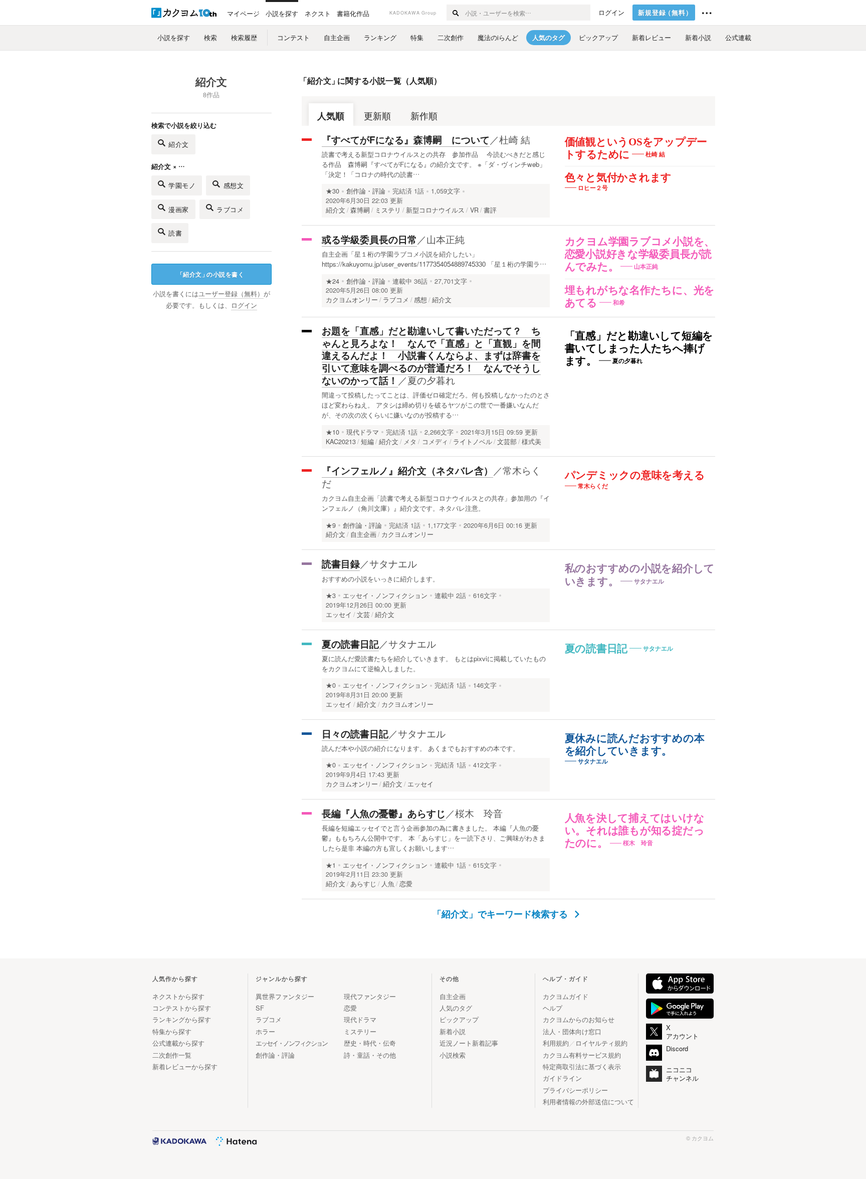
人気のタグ (456, 1008)
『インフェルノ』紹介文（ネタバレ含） (407, 470)
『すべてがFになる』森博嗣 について (406, 139)
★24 (332, 281)
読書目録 (341, 563)
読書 (175, 233)
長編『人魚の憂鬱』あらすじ (384, 813)
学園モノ (181, 185)
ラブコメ (230, 209)
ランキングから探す (181, 1019)
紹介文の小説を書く (211, 274)
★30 (332, 190)
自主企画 (453, 996)
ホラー (265, 1031)
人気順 (330, 115)
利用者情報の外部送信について (588, 1101)
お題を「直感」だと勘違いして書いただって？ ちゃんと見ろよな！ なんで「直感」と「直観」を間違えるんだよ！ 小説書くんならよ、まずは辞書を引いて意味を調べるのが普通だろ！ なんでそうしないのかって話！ (431, 355)
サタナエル (393, 563)
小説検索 (453, 1055)
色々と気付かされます (618, 177)
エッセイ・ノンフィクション (385, 595)
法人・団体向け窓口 (572, 1031)
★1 (331, 865)
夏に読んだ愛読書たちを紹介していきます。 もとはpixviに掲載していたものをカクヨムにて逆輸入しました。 (434, 663)
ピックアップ (459, 1019)
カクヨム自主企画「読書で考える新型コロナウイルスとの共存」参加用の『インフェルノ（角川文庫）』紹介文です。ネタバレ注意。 (436, 503)
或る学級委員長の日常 (369, 239)
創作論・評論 (365, 190)
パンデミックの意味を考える (635, 475)
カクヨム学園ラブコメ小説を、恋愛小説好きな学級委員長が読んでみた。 (640, 254)
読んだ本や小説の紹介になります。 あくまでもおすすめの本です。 (420, 748)
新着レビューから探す (185, 1066)
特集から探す (171, 1031)
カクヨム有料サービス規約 (582, 1055)
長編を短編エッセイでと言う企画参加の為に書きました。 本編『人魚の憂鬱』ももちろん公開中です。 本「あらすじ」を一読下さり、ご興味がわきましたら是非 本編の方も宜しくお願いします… (433, 838)
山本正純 (445, 239)
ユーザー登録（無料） (231, 293)
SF (260, 1008)
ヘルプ (552, 1008)
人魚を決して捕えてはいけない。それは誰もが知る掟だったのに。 (635, 830)
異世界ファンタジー (285, 996)
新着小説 (453, 1031)
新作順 (424, 115)
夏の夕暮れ (431, 379)
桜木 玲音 (479, 813)
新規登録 (665, 12)
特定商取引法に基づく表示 (582, 1066)
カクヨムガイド (565, 996)
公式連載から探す (178, 1043)
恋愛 (350, 1008)
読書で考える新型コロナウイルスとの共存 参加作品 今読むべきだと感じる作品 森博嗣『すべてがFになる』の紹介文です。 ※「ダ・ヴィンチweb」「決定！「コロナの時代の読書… (434, 164)
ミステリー (360, 1031)
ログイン (611, 12)
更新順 (377, 115)
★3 (331, 595)
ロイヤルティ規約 (601, 1043)
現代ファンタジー (370, 996)
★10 (332, 432)
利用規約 (556, 1043)
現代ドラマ (362, 432)
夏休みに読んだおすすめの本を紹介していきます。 (635, 744)
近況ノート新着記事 (469, 1043)
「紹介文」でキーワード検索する (501, 913)
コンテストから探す (181, 1008)
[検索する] (455, 13)
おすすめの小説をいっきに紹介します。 (380, 578)
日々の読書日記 (355, 733)
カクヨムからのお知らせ (578, 1019)
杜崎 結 (514, 139)
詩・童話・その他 (370, 1055)
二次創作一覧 (171, 1055)
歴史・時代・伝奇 (370, 1043)
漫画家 (178, 209)
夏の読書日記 (596, 649)
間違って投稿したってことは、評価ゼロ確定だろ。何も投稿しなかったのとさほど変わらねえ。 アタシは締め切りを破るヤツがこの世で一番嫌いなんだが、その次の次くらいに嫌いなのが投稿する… (436, 405)
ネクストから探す (178, 996)
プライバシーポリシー (575, 1090)
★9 (331, 525)
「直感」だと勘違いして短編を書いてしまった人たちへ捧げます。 (639, 348)
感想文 (234, 185)
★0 (331, 685)
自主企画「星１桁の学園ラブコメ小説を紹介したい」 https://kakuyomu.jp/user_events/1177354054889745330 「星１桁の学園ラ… (434, 259)
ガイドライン (562, 1078)
